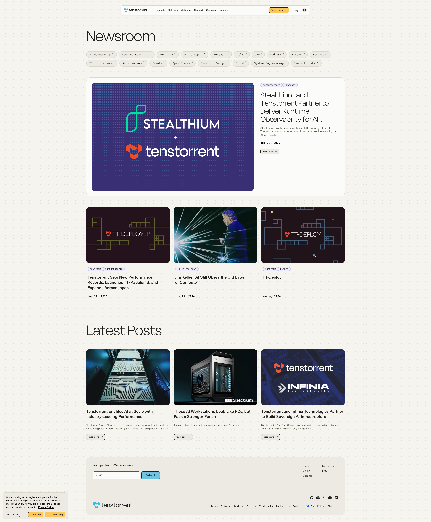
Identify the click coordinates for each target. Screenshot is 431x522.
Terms (214, 506)
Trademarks (266, 506)
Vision (306, 471)
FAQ (324, 471)
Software (173, 10)
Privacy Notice (46, 507)
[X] (324, 498)
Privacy (225, 506)
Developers (277, 10)
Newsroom (328, 466)
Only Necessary (55, 514)
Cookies (297, 506)
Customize (12, 514)
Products (160, 10)
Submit (151, 475)
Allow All (35, 514)
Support (198, 10)
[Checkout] (296, 10)
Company (211, 10)
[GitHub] (312, 498)
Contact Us (283, 506)
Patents (251, 506)
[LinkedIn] (336, 498)
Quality (238, 506)
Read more (268, 151)
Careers (224, 10)
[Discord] (318, 498)
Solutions (186, 10)
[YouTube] (330, 498)
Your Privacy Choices (323, 506)
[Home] (135, 10)
